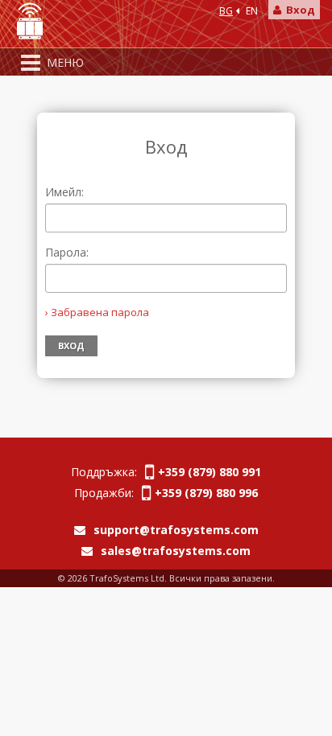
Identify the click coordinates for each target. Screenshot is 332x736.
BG (226, 11)
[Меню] (30, 62)
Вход (298, 9)
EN (252, 11)
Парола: (67, 252)
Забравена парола (100, 312)
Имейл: (64, 191)
